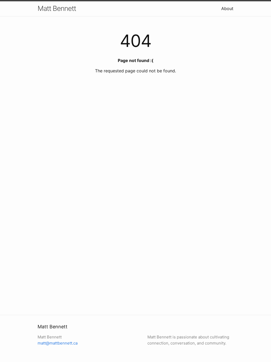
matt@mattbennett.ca (58, 343)
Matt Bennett (57, 8)
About (227, 8)
